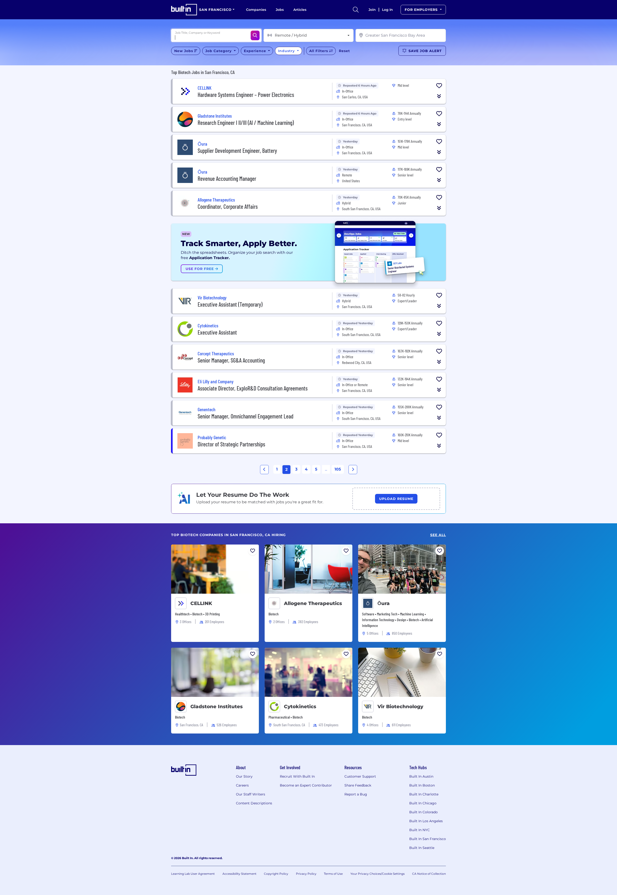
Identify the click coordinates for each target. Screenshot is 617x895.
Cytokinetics (300, 706)
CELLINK (201, 603)
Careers (242, 785)
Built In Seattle (421, 848)
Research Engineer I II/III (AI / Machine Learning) (246, 122)
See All (438, 535)
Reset (344, 51)
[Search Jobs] (255, 35)
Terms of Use (333, 873)
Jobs (280, 9)
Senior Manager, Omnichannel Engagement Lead (245, 416)
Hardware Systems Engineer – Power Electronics (246, 94)
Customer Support (360, 776)
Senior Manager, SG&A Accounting (231, 360)
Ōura (383, 603)
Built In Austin (421, 776)
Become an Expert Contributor (306, 785)
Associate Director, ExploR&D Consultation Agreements (253, 388)
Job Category (219, 51)
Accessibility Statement (239, 873)
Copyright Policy (276, 873)
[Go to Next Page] (353, 469)
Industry (287, 51)
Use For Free (200, 269)
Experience (255, 51)
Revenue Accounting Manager (227, 178)
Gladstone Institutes (216, 706)
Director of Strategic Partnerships (231, 444)
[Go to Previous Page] (264, 469)
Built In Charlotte (423, 794)
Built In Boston (422, 785)
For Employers (422, 9)
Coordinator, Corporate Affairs (228, 206)
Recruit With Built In (297, 776)
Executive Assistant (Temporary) (230, 304)
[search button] (356, 9)
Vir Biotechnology (400, 706)
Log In (387, 9)
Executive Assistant (217, 332)
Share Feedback (357, 785)
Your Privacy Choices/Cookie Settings (377, 873)
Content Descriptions (254, 803)
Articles (299, 9)
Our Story (244, 776)
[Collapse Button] (439, 96)
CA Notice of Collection (429, 873)
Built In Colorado (423, 812)
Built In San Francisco (427, 839)
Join (372, 9)
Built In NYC (419, 830)
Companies (256, 9)
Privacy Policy (306, 873)
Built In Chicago (422, 803)
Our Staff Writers (250, 794)
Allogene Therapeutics (313, 603)
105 (338, 469)
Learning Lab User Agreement (193, 873)
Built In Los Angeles (426, 821)
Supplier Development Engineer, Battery (237, 150)
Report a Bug (355, 794)
